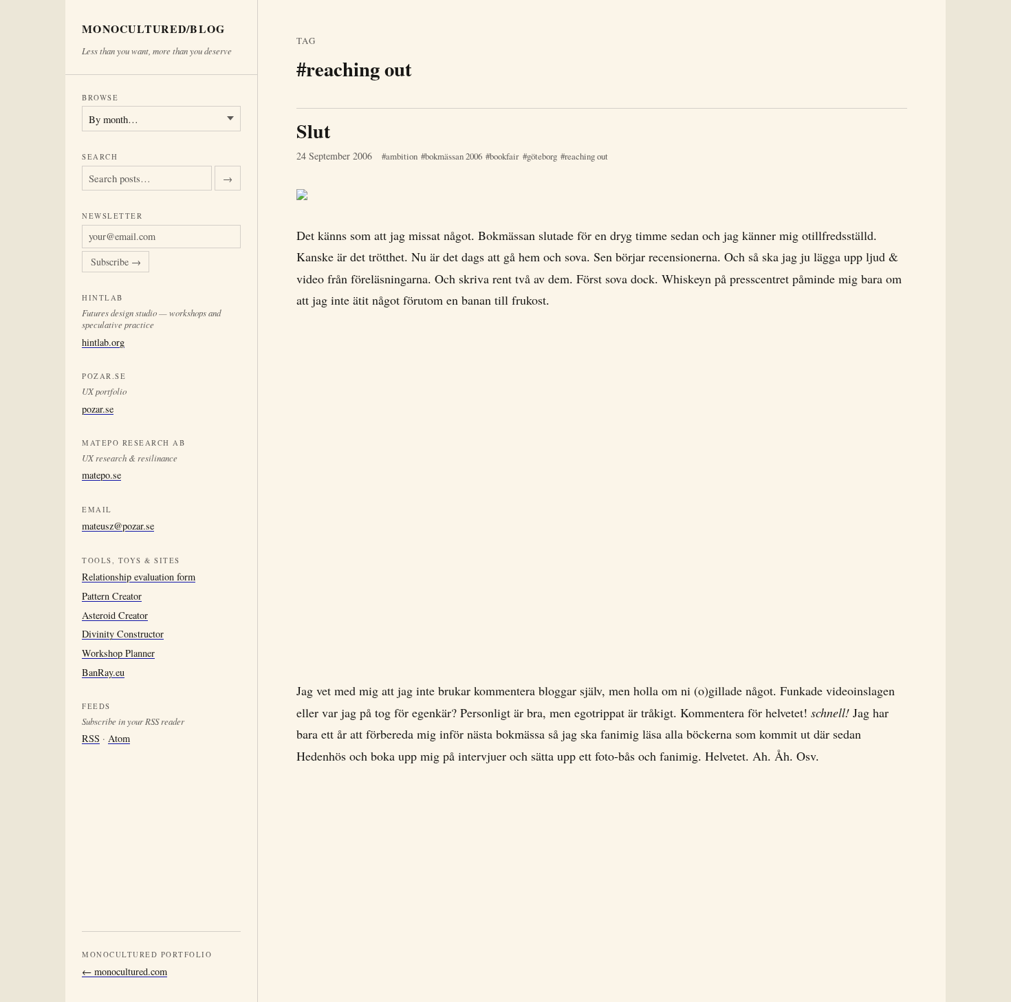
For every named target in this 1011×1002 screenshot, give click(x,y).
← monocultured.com (124, 971)
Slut (313, 131)
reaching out (586, 156)
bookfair (504, 156)
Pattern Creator (112, 595)
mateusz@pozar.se (118, 525)
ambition (401, 156)
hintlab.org (103, 341)
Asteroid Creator (115, 614)
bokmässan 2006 (453, 156)
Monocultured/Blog (154, 29)
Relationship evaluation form (138, 576)
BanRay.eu (103, 671)
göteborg (542, 156)
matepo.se (101, 474)
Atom (119, 738)
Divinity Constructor (123, 633)
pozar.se (97, 408)
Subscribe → (116, 261)
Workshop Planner (118, 653)
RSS (91, 738)
